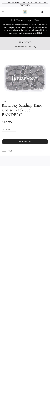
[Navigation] (2, 12)
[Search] (42, 12)
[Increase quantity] (13, 134)
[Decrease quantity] (4, 134)
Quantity (6, 129)
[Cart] (47, 12)
